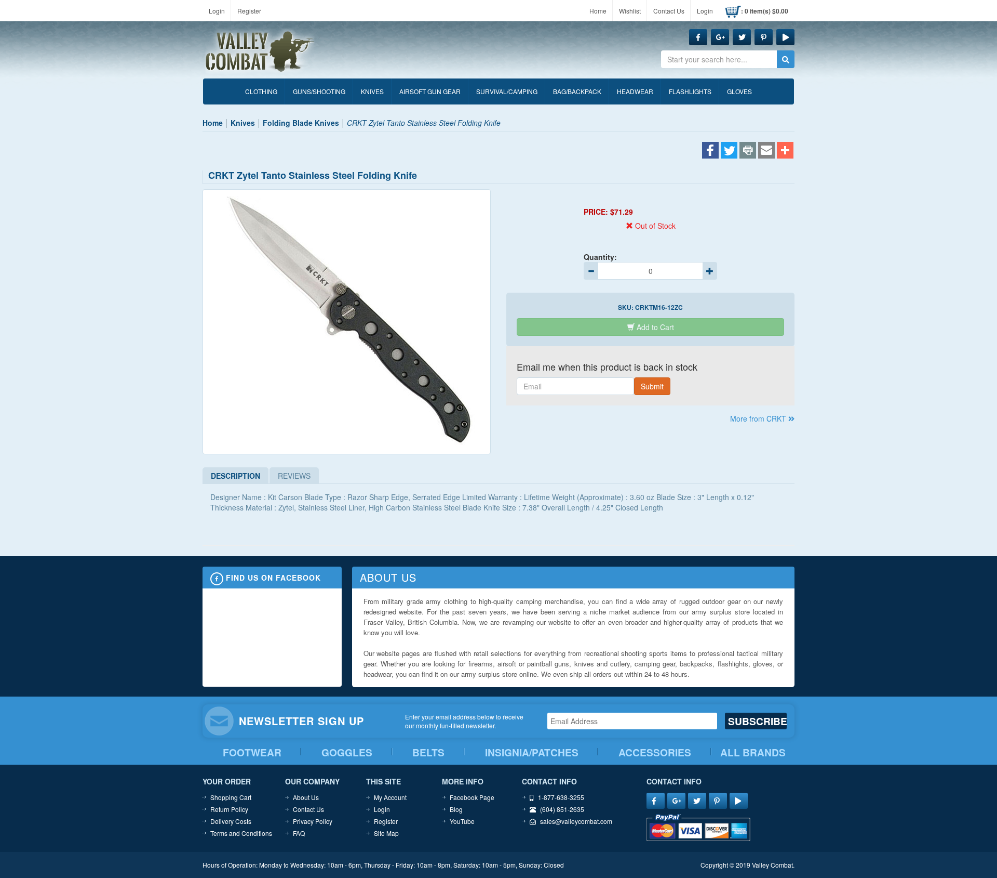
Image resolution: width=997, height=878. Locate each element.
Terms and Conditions (241, 833)
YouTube (462, 821)
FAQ (299, 833)
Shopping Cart (230, 797)
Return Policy (229, 809)
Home (598, 10)
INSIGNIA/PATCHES (531, 752)
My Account (390, 797)
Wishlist (630, 10)
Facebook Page (472, 797)
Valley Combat (260, 52)
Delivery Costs (230, 821)
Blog (456, 809)
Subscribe (757, 721)
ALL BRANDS (753, 752)
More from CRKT (759, 418)
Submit (652, 386)
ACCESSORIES (654, 752)
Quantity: (600, 257)
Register (249, 10)
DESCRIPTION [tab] (235, 475)
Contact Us (668, 10)
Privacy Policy (312, 821)
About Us (306, 797)
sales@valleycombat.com (576, 821)
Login (217, 10)
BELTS (428, 752)
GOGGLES (346, 752)
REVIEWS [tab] (294, 475)
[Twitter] (729, 151)
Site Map (386, 833)
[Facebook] (710, 151)
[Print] (747, 151)
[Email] (766, 151)
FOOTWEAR (252, 752)
